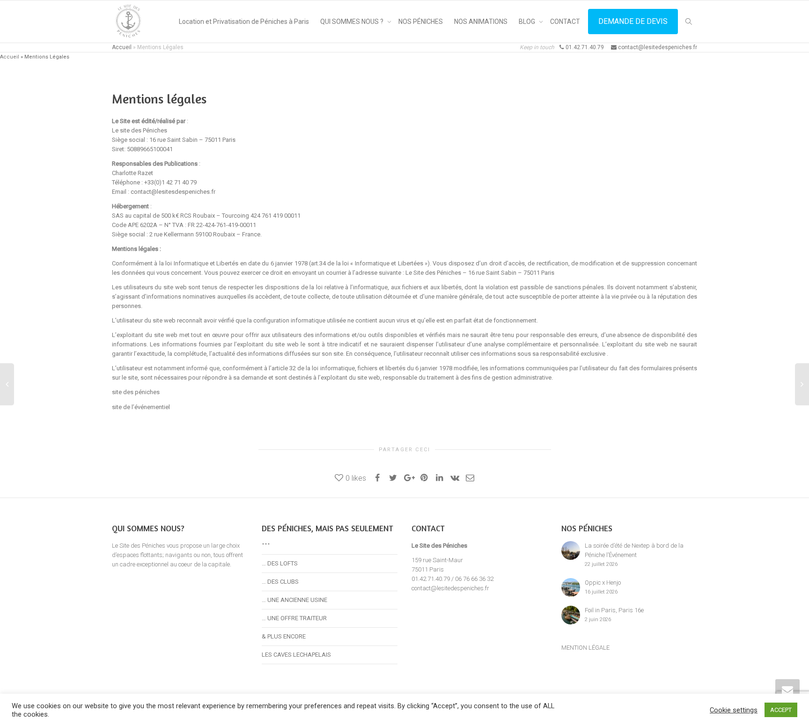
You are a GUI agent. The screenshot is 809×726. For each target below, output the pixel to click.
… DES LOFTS (280, 563)
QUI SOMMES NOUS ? (352, 21)
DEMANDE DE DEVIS (633, 21)
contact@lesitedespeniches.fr (450, 588)
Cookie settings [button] (734, 710)
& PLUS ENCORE (284, 636)
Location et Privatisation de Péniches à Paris (244, 21)
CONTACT (565, 21)
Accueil (122, 47)
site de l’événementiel (141, 407)
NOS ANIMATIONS (480, 21)
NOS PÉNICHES (420, 21)
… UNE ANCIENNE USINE (294, 599)
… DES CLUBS (280, 581)
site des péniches (136, 392)
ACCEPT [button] (781, 709)
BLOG (528, 21)
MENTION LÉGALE (585, 647)
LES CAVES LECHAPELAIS (296, 654)
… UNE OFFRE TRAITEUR (294, 618)
